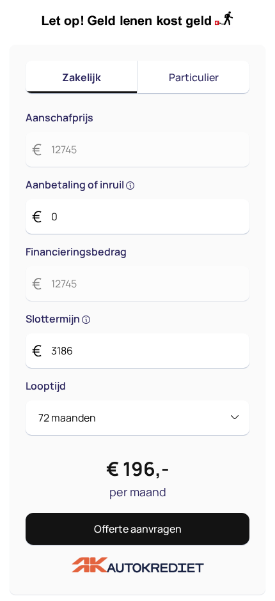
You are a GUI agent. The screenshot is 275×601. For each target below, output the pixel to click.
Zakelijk (81, 77)
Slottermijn (54, 319)
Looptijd (46, 386)
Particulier (194, 77)
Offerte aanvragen (138, 529)
